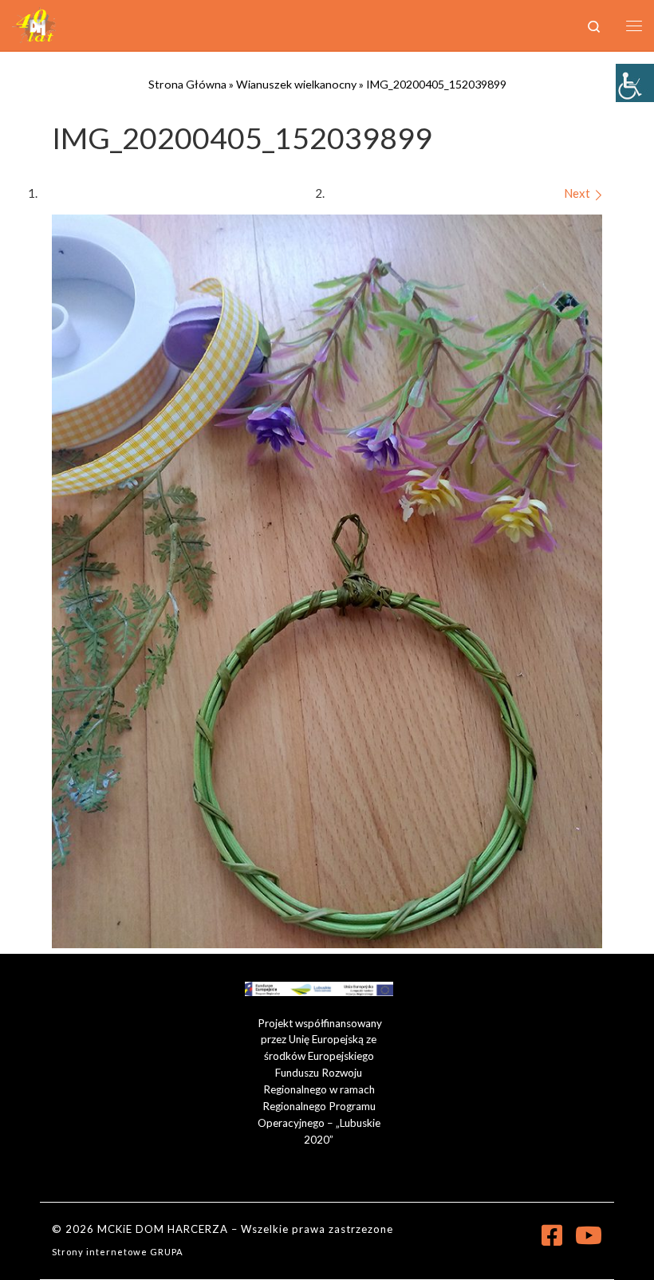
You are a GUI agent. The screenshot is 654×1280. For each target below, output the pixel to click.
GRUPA (166, 1252)
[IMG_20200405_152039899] (327, 581)
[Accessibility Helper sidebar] (635, 83)
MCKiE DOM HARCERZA (162, 1229)
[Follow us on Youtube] (588, 1235)
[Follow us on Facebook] (552, 1235)
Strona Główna (187, 84)
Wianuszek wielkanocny (296, 84)
